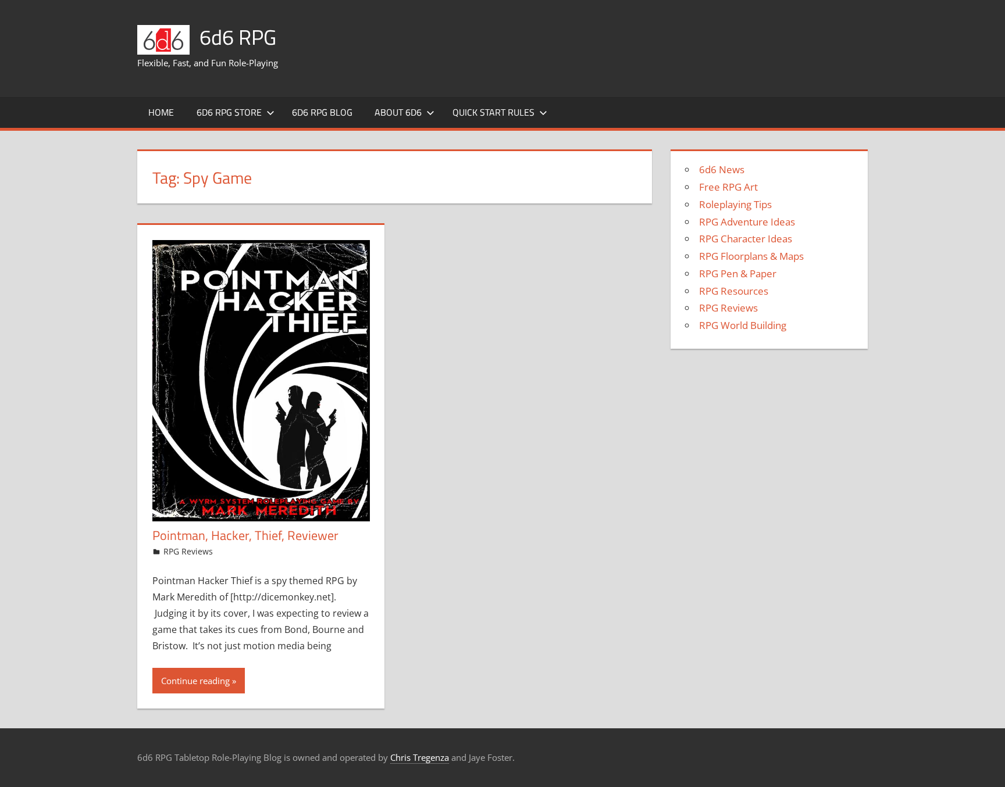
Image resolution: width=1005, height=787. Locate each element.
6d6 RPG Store (229, 112)
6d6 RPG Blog (322, 112)
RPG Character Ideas (745, 238)
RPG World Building (742, 325)
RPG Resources (733, 291)
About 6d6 (398, 112)
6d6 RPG (237, 37)
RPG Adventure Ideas (747, 221)
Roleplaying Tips (735, 204)
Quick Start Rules (493, 112)
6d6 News (721, 169)
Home (161, 112)
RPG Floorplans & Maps (751, 256)
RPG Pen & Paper (737, 273)
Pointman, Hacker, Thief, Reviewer (245, 535)
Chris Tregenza (419, 757)
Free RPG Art (728, 187)
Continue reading (195, 680)
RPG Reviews (188, 551)
